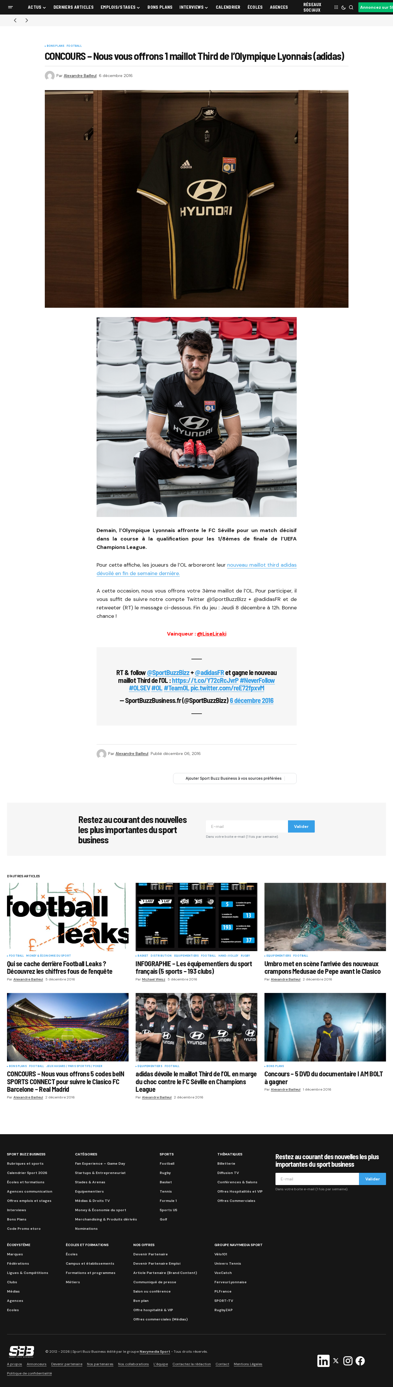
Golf (163, 1219)
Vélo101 (220, 1254)
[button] (10, 7)
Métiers (73, 1282)
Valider (301, 826)
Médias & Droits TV (92, 1200)
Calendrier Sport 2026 (27, 1173)
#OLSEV (139, 687)
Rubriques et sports (25, 1163)
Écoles (72, 1254)
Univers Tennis (227, 1263)
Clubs (12, 1282)
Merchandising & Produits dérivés (106, 1219)
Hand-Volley (228, 956)
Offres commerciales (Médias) (160, 1319)
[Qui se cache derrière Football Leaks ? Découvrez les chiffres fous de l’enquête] (68, 917)
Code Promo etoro (24, 1228)
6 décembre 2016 (252, 700)
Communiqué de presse (154, 1282)
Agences (15, 1300)
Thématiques (229, 1154)
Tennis (166, 1191)
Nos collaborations (133, 1364)
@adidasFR (209, 672)
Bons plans (56, 46)
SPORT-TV (223, 1300)
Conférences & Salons (237, 1182)
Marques (15, 1254)
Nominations (86, 1228)
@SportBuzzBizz (168, 672)
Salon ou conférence (152, 1291)
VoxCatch (223, 1272)
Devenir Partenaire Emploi (156, 1263)
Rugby (245, 956)
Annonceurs (37, 1364)
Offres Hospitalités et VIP (240, 1191)
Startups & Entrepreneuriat (100, 1173)
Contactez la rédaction (192, 1364)
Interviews (16, 1210)
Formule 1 (168, 1200)
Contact (222, 1364)
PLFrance (223, 1291)
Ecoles (13, 1310)
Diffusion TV (228, 1173)
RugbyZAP (223, 1310)
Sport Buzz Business (26, 1154)
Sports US (168, 1210)
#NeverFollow (257, 680)
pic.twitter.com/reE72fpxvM (227, 687)
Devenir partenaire (66, 1364)
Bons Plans (16, 1219)
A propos (14, 1364)
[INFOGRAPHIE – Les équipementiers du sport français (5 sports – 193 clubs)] (196, 917)
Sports (167, 1154)
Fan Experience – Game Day (100, 1163)
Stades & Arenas (90, 1182)
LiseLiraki (211, 633)
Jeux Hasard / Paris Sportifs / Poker (74, 1066)
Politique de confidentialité (29, 1373)
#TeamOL (176, 687)
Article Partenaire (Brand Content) (165, 1272)
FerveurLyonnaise (230, 1282)
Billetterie (226, 1163)
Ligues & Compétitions (27, 1272)
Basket (143, 956)
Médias (13, 1291)
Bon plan (141, 1300)
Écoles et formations (26, 1182)
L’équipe (161, 1364)
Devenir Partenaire (150, 1254)
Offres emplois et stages (29, 1200)
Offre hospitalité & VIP (153, 1310)
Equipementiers (186, 956)
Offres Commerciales (236, 1200)
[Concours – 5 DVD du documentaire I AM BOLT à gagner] (325, 1027)
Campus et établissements (90, 1263)
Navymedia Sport (155, 1351)
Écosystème (18, 1245)
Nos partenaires (100, 1364)
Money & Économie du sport (48, 956)
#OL (156, 687)
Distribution (161, 956)
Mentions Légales (248, 1364)
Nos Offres (143, 1245)
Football (74, 46)
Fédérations (18, 1263)
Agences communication (29, 1191)
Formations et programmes (90, 1272)
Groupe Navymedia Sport (238, 1245)
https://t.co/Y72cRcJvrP (205, 680)
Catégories (86, 1154)
